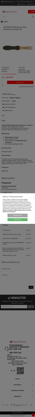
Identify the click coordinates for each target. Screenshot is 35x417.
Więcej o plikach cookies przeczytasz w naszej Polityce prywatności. (17, 210)
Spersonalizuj (17, 215)
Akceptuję (17, 219)
